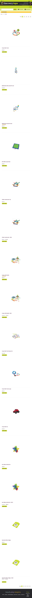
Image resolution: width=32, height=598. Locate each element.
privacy (19, 594)
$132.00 (3, 504)
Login (31, 1)
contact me (22, 594)
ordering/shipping (10, 594)
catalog (6, 594)
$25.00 (3, 163)
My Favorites (21, 9)
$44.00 (3, 466)
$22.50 (3, 542)
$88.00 (7, 504)
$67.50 (3, 579)
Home (1, 14)
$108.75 (3, 87)
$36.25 (3, 277)
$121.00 (3, 353)
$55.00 (3, 50)
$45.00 (6, 579)
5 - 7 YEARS (5, 14)
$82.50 (3, 239)
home (3, 594)
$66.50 (3, 126)
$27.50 (3, 201)
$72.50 (7, 315)
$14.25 (3, 428)
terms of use (15, 594)
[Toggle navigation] (30, 7)
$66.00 (3, 391)
